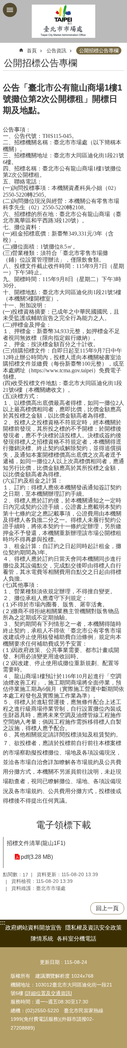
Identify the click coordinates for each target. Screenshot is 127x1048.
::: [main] (7, 48)
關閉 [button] (10, 10)
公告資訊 (56, 50)
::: (2, 923)
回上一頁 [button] (107, 908)
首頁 (32, 50)
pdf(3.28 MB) (37, 857)
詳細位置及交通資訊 (48, 993)
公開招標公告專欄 (99, 50)
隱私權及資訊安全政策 (93, 928)
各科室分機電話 (76, 939)
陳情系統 (42, 939)
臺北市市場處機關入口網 (63, 21)
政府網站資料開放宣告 (33, 928)
